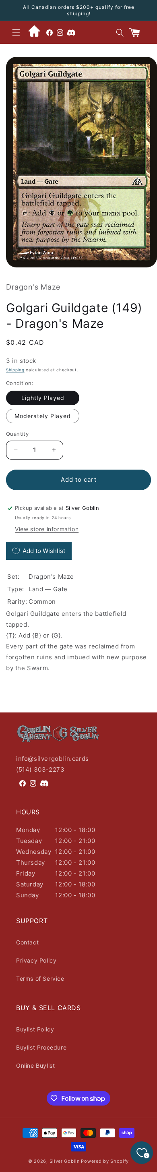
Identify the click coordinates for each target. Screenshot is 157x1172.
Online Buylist (35, 1065)
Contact (27, 942)
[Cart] (138, 32)
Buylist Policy (35, 1029)
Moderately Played (42, 415)
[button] (16, 32)
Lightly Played (42, 397)
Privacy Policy (36, 960)
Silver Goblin (65, 1161)
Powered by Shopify (105, 1161)
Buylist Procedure (41, 1047)
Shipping (15, 369)
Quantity (17, 434)
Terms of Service (40, 978)
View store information (46, 529)
